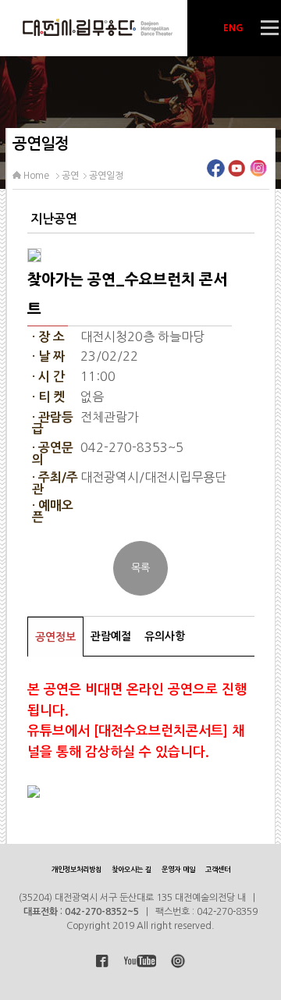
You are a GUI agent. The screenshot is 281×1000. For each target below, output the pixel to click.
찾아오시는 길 (131, 869)
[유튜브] (237, 172)
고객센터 (217, 869)
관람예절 (111, 636)
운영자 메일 (178, 869)
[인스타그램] (258, 172)
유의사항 (164, 636)
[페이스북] (216, 172)
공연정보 (55, 637)
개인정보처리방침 (76, 869)
